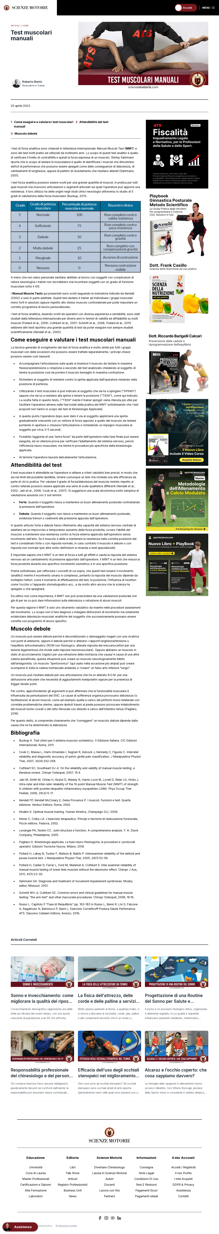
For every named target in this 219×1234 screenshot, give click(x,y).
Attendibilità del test (93, 122)
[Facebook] (100, 1218)
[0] (169, 7)
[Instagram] (106, 1218)
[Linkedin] (119, 1218)
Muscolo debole (26, 133)
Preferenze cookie (66, 1226)
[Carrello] (169, 7)
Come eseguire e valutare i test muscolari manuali (43, 124)
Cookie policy (44, 1225)
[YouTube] (113, 1218)
